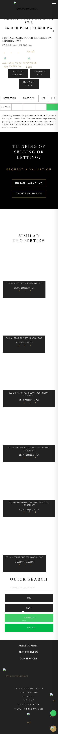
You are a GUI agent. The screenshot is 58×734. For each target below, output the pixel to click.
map (43, 98)
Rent (29, 608)
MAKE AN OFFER (29, 84)
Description (9, 98)
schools (6, 107)
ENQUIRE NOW (40, 73)
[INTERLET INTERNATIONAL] (29, 10)
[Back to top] (53, 729)
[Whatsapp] (52, 107)
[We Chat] (53, 708)
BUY (29, 598)
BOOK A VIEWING (18, 73)
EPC (53, 98)
